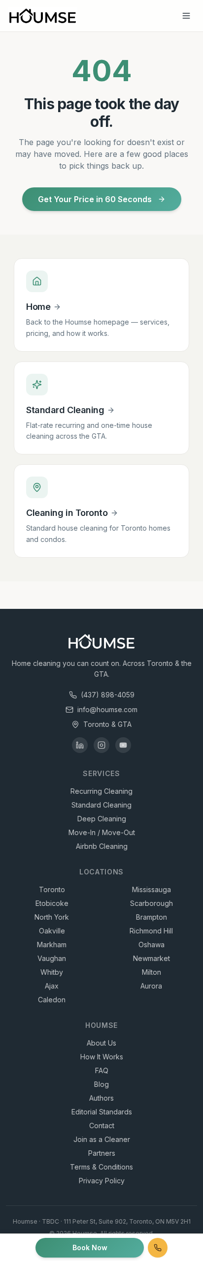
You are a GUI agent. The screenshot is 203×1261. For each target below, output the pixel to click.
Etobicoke (51, 903)
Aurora (151, 986)
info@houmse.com (107, 709)
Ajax (52, 986)
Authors (101, 1098)
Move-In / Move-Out (101, 832)
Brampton (151, 917)
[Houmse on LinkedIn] (80, 745)
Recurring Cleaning (101, 791)
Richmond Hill (151, 931)
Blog (101, 1084)
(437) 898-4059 (108, 695)
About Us (101, 1043)
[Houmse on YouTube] (123, 745)
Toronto (52, 889)
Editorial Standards (101, 1112)
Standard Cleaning (101, 805)
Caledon (52, 999)
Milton (151, 972)
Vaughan (51, 958)
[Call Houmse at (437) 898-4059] (158, 1248)
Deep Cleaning (101, 818)
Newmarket (151, 958)
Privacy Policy (102, 1180)
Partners (101, 1153)
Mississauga (151, 889)
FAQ (101, 1070)
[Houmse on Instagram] (101, 745)
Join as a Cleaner (101, 1139)
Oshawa (151, 944)
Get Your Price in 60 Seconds (95, 199)
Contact (101, 1125)
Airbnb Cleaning (102, 846)
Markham (52, 944)
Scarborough (151, 903)
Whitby (51, 972)
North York (51, 917)
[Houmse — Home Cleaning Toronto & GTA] (42, 16)
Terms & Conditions (101, 1167)
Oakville (52, 931)
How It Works (101, 1056)
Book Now (89, 1247)
